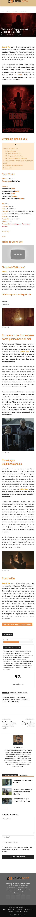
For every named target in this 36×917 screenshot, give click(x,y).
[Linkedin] (13, 41)
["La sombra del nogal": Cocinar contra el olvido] (7, 801)
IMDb (3, 236)
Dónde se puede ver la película (16, 158)
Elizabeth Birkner (21, 697)
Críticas (8, 11)
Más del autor (23, 775)
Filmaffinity (5, 231)
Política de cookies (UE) (8, 909)
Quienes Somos (28, 909)
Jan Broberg (6, 699)
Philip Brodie (25, 699)
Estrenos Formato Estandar (19, 11)
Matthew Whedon (15, 699)
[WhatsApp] (21, 41)
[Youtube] (28, 897)
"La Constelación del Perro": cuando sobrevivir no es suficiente (22, 792)
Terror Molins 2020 (13, 701)
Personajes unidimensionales (13, 165)
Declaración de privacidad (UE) (17, 907)
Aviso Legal (19, 909)
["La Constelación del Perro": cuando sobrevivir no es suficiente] (7, 791)
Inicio (2, 11)
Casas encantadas (15, 695)
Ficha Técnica (10, 151)
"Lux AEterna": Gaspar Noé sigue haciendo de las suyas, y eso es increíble (9, 725)
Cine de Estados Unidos (8, 697)
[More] (26, 41)
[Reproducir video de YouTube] (18, 254)
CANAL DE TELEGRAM (23, 624)
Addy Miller (13, 692)
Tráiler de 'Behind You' (13, 153)
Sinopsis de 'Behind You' (14, 156)
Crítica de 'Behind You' (10, 148)
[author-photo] (18, 744)
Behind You (6, 695)
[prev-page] (3, 808)
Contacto (10, 911)
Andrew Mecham (22, 692)
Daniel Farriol (7, 35)
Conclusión (7, 168)
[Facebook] (4, 41)
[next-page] (6, 808)
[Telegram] (17, 41)
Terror (4, 701)
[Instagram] (13, 897)
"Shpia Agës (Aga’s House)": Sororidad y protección (27, 724)
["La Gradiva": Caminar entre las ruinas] (7, 782)
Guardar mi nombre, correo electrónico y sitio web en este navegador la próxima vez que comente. (17, 849)
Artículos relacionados (10, 775)
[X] (8, 41)
